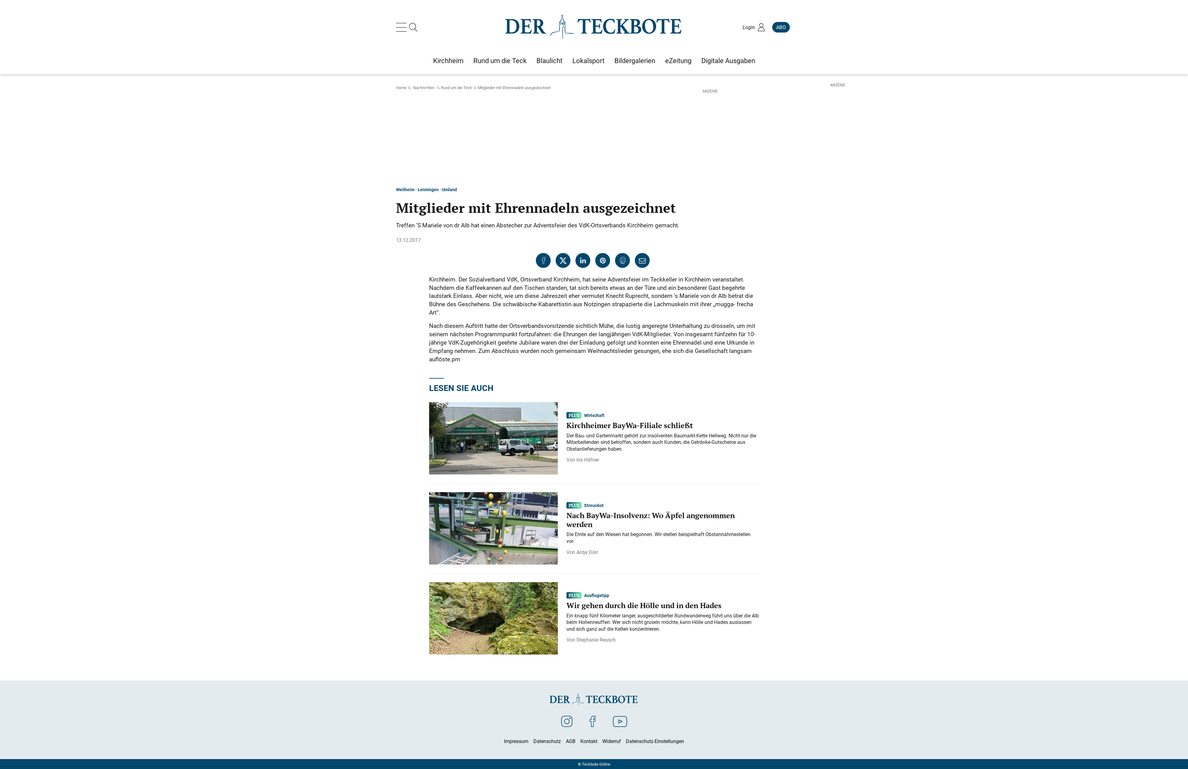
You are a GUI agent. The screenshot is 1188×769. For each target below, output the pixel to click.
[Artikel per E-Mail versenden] (642, 260)
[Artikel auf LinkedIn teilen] (582, 260)
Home (401, 87)
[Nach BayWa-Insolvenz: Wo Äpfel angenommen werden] (493, 527)
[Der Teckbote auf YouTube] (620, 721)
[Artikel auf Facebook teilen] (543, 260)
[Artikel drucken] (622, 260)
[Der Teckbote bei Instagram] (566, 721)
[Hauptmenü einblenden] (402, 27)
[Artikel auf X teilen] (563, 260)
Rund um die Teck (456, 87)
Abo (781, 27)
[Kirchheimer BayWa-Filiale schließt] (493, 437)
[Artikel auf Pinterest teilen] (602, 260)
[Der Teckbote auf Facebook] (593, 721)
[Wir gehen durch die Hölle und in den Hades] (493, 617)
